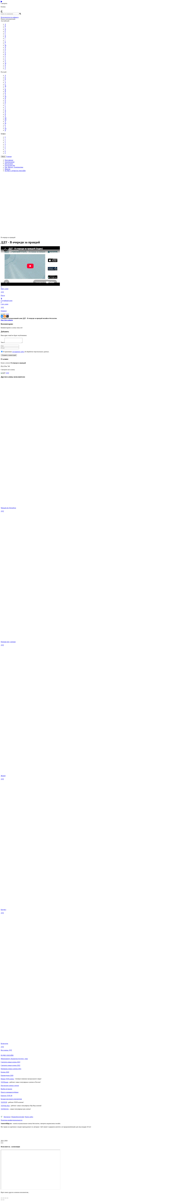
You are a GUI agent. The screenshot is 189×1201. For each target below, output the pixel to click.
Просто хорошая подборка (9, 1092)
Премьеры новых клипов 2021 (11, 1069)
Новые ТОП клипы (7, 1079)
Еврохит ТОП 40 (6, 1095)
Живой (3, 776)
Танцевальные (9, 162)
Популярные (9, 160)
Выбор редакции (6, 1089)
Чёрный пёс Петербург (8, 508)
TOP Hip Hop (5, 1105)
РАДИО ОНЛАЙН (7, 1055)
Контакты (7, 1117)
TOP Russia (4, 1082)
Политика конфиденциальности (11, 1120)
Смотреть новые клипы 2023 (10, 1062)
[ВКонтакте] (2, 316)
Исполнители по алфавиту (10, 17)
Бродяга (3, 909)
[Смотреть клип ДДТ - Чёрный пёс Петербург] (94, 504)
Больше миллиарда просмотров (11, 1099)
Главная (9, 156)
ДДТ (7, 314)
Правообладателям (17, 1117)
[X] (7, 316)
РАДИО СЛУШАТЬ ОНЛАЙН (15, 171)
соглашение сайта (18, 352)
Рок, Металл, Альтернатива (14, 167)
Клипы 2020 (5, 1072)
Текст (3, 342)
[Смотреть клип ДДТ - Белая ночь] (94, 1040)
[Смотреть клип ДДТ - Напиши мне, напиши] (94, 638)
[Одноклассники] (5, 316)
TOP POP (4, 1102)
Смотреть (4, 7)
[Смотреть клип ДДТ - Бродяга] (94, 906)
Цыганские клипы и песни (10, 1085)
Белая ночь (4, 1043)
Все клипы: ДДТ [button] (6, 1050)
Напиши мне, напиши (8, 642)
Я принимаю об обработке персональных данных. (26, 352)
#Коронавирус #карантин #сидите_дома (14, 1059)
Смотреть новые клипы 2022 (10, 1065)
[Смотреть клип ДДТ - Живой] (94, 772)
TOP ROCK (5, 1109)
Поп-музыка (9, 163)
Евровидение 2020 (7, 1075)
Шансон (7, 169)
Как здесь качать (7, 320)
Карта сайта (29, 1117)
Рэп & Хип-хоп (10, 165)
